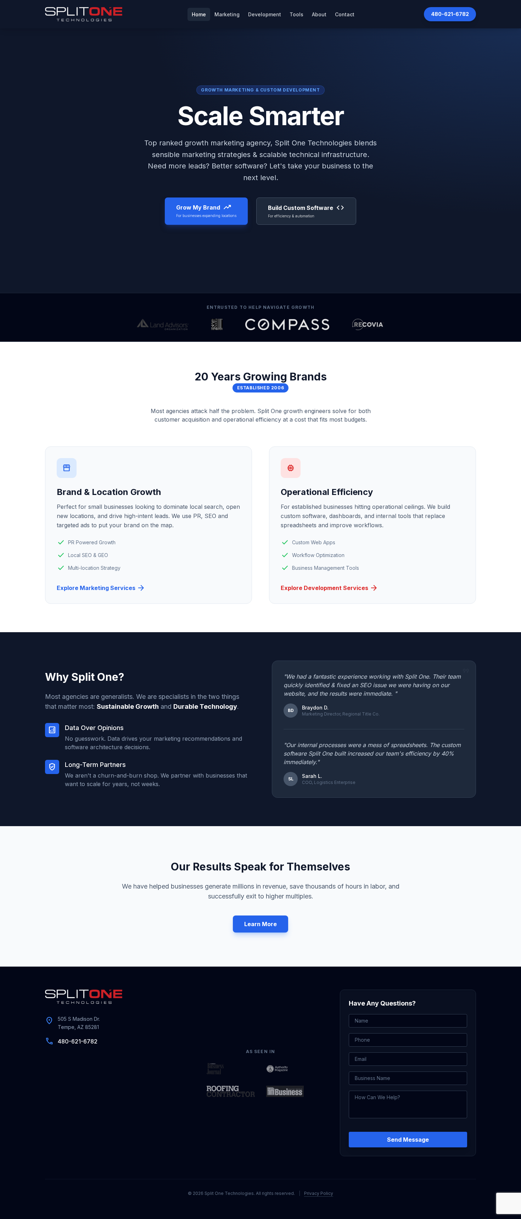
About (319, 14)
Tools (296, 14)
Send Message (408, 1139)
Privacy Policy (318, 1193)
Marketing (227, 14)
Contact (344, 14)
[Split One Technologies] (83, 14)
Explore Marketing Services (101, 588)
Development (264, 14)
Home (199, 14)
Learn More (260, 924)
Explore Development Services (329, 588)
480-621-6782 (450, 14)
